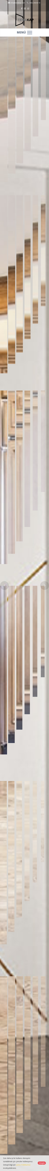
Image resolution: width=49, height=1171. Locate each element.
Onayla (42, 1163)
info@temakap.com (17, 3)
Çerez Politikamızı (23, 1165)
